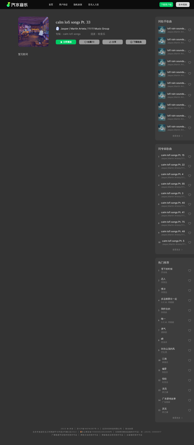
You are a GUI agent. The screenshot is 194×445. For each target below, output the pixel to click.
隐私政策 (78, 4)
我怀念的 (165, 308)
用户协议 (63, 4)
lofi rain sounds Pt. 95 (176, 39)
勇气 (163, 328)
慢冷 (163, 288)
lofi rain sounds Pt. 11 (176, 83)
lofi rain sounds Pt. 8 (176, 93)
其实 (164, 408)
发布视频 (183, 4)
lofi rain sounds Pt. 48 (176, 115)
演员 (164, 388)
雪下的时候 (166, 268)
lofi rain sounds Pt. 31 (176, 126)
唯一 (163, 318)
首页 (51, 4)
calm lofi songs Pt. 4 (172, 174)
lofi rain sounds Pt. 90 (176, 50)
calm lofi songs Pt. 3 (172, 193)
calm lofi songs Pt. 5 (173, 240)
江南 (164, 358)
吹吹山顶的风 (168, 348)
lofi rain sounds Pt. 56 (176, 104)
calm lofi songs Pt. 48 (173, 231)
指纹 (164, 378)
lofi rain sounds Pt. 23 (176, 28)
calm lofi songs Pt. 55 (173, 183)
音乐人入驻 (93, 4)
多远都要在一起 (169, 298)
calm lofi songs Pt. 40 (173, 202)
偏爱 (164, 368)
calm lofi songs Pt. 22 (173, 164)
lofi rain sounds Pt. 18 (176, 61)
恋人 (163, 278)
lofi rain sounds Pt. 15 (176, 72)
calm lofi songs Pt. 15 (172, 155)
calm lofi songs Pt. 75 (173, 221)
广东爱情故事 (169, 398)
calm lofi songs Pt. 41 (172, 212)
